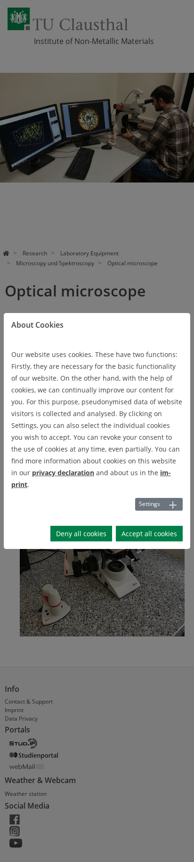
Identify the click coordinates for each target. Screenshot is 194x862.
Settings (149, 504)
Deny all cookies (81, 533)
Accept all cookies (149, 533)
